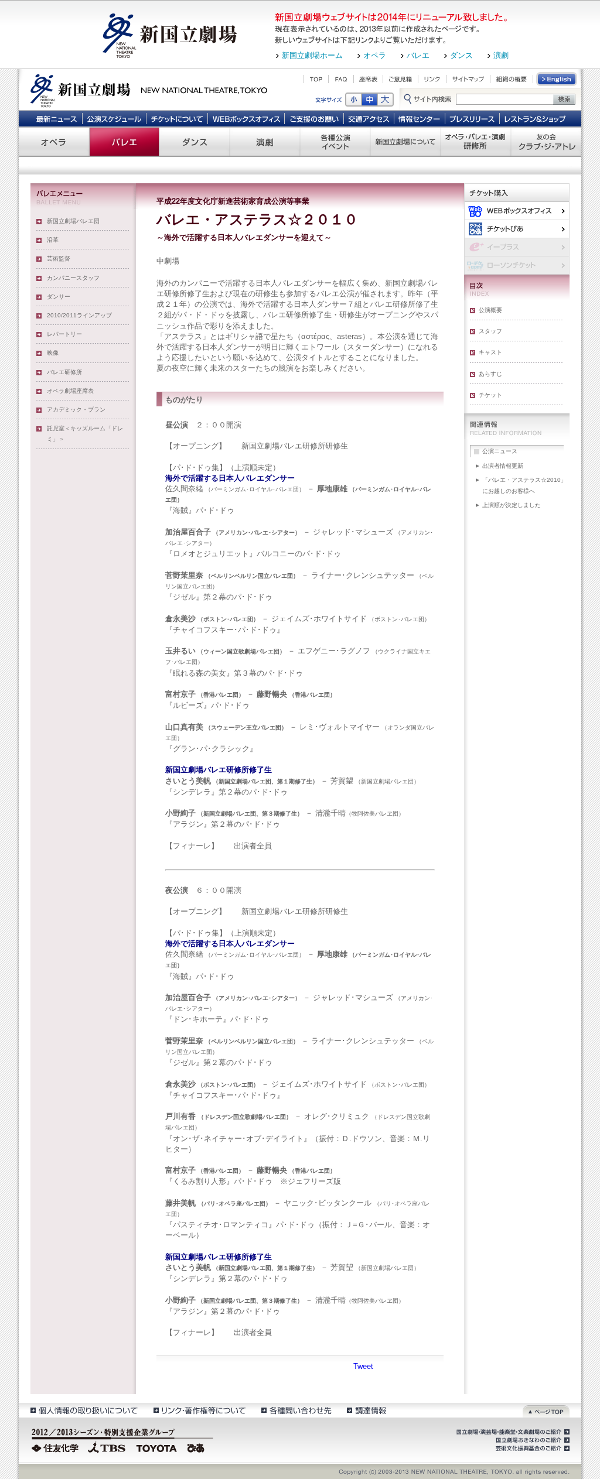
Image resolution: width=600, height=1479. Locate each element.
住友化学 (56, 1446)
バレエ (418, 55)
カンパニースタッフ (73, 278)
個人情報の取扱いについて (83, 1410)
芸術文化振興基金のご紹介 (531, 1448)
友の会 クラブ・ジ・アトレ (546, 141)
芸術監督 (58, 258)
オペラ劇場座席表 (70, 391)
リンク (432, 79)
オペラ (374, 55)
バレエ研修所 (64, 372)
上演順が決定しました (511, 505)
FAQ (341, 79)
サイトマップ (468, 79)
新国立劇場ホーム (312, 55)
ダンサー (58, 296)
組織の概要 (511, 79)
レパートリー (64, 334)
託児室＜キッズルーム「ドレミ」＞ (85, 433)
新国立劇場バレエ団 (73, 221)
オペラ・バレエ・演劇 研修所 (476, 141)
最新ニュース (56, 118)
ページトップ (546, 1410)
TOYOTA (157, 1446)
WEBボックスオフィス (246, 118)
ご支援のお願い (314, 118)
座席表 (368, 79)
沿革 (53, 240)
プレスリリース (472, 118)
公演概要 (490, 310)
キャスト (490, 352)
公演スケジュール (114, 118)
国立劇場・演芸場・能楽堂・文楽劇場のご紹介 (512, 1432)
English (557, 79)
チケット (490, 395)
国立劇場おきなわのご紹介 (531, 1440)
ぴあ (517, 229)
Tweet (363, 1366)
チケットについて (176, 118)
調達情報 (366, 1410)
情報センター (419, 118)
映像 (53, 353)
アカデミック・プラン (76, 409)
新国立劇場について (405, 141)
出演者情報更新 (502, 466)
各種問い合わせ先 (295, 1410)
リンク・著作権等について (198, 1410)
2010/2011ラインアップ (79, 315)
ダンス (461, 55)
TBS (107, 1446)
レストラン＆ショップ (536, 118)
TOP (316, 79)
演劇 (501, 55)
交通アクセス (369, 118)
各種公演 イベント (335, 141)
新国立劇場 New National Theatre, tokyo (149, 89)
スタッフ (490, 331)
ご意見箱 (400, 79)
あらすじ (490, 374)
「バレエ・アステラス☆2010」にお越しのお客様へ (524, 485)
